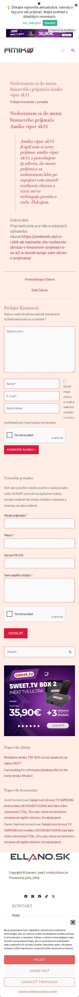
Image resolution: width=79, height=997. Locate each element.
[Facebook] (26, 896)
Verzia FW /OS (13, 555)
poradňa (42, 102)
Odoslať (16, 633)
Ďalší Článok (39, 290)
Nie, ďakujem (32, 23)
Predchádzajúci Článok (39, 279)
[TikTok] (46, 896)
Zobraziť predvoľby (39, 982)
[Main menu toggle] (63, 50)
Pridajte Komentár (22, 102)
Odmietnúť (39, 971)
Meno (9, 535)
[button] (73, 922)
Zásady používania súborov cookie (37, 991)
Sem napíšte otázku (18, 575)
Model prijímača (15, 515)
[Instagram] (33, 896)
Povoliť (50, 23)
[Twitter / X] (53, 896)
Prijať (39, 960)
